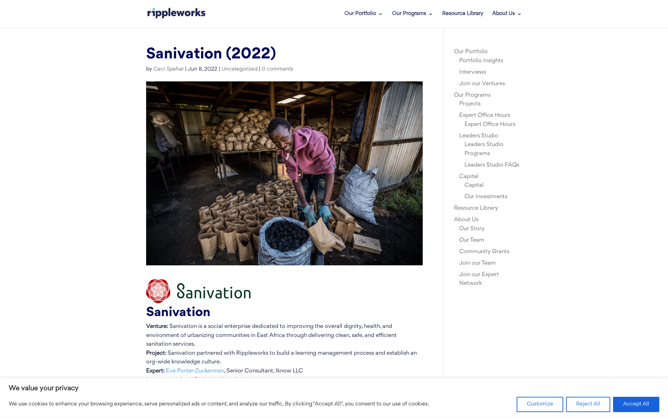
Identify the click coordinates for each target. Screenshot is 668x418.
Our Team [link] (471, 240)
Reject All (588, 404)
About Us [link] (503, 13)
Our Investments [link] (485, 197)
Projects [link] (469, 104)
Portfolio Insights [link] (481, 61)
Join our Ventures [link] (482, 84)
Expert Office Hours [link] (484, 115)
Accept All (636, 404)
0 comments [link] (277, 69)
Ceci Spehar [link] (168, 69)
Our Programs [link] (409, 13)
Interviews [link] (472, 72)
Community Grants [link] (484, 252)
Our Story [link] (472, 229)
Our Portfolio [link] (360, 13)
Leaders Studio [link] (478, 136)
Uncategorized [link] (239, 69)
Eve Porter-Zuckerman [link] (195, 371)
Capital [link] (468, 176)
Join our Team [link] (477, 263)
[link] (176, 14)
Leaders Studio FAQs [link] (491, 165)
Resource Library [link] (462, 13)
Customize (540, 404)
